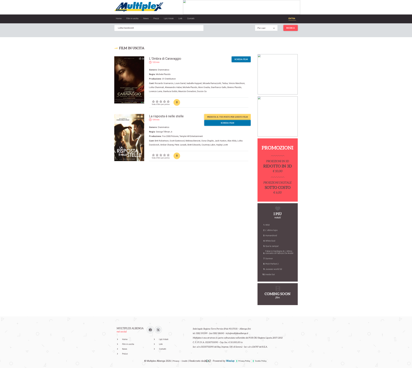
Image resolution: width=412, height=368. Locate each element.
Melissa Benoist (193, 141)
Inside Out (270, 274)
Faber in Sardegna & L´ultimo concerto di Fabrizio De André (279, 252)
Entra (291, 18)
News (146, 18)
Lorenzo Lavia (155, 91)
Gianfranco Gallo (218, 87)
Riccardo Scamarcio (164, 83)
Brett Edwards (194, 145)
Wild (267, 225)
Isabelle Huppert (194, 83)
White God (270, 241)
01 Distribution (169, 79)
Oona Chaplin (207, 141)
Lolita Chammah (156, 87)
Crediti (184, 361)
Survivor (269, 258)
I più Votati (169, 18)
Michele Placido (163, 74)
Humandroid (271, 235)
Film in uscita (132, 18)
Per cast (261, 28)
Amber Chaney (167, 145)
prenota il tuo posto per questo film (227, 117)
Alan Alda (231, 141)
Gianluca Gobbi (170, 91)
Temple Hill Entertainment (191, 136)
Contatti (190, 18)
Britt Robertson (162, 141)
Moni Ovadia (204, 87)
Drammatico (163, 70)
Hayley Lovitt (222, 145)
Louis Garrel (180, 83)
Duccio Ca (201, 91)
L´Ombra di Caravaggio (165, 59)
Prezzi (156, 18)
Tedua (225, 83)
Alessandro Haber (173, 87)
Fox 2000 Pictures (170, 136)
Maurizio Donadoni (187, 91)
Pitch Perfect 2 (272, 264)
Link (180, 18)
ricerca (290, 28)
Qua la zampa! (272, 246)
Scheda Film (241, 59)
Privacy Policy (244, 361)
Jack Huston (220, 141)
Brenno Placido (234, 87)
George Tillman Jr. (164, 131)
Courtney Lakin (208, 145)
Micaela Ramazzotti (212, 83)
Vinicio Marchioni (237, 83)
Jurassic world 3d (273, 269)
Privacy (176, 361)
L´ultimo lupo (271, 230)
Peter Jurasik (181, 145)
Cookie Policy (261, 361)
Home (119, 18)
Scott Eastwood (177, 141)
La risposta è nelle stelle (166, 116)
